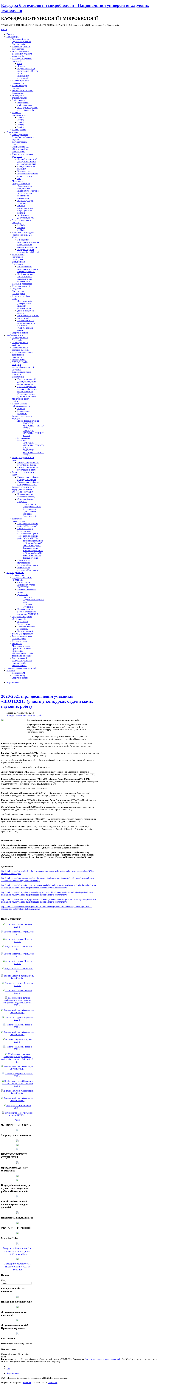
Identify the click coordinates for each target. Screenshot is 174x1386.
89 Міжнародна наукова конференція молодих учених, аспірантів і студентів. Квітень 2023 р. (17, 1001)
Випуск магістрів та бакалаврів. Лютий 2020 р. (19, 1092)
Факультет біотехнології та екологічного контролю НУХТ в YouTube (17, 1251)
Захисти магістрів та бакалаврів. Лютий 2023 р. (19, 1011)
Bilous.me (27, 1382)
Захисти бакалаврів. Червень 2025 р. (18, 940)
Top (8, 1369)
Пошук (4, 1280)
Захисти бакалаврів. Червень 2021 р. (18, 1048)
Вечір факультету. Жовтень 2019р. (18, 1106)
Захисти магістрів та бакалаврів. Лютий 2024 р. (19, 977)
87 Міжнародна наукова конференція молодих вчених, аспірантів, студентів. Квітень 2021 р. (17, 1058)
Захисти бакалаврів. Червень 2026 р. (18, 925)
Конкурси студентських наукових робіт (103, 1359)
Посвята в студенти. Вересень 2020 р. (19, 1075)
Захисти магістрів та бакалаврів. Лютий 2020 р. (19, 1099)
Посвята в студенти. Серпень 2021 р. (18, 1040)
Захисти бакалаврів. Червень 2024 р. (18, 962)
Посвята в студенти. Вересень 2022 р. (19, 1018)
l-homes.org (53, 1382)
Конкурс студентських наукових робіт (24, 715)
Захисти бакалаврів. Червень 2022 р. (18, 1026)
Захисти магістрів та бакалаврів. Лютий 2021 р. (19, 1067)
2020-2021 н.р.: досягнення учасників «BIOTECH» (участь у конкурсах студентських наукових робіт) (47, 701)
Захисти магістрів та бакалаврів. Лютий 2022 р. (19, 1033)
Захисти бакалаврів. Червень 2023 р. (18, 991)
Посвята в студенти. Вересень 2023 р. (19, 984)
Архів (17, 1120)
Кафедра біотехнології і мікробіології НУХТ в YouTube (17, 1266)
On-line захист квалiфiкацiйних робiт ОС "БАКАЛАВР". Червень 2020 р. (17, 1083)
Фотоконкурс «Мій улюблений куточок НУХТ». (18, 1114)
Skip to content (13, 682)
